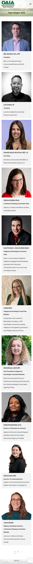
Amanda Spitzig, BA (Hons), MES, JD (16, 152)
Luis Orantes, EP (9, 104)
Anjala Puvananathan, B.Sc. (13, 425)
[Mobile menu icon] (30, 4)
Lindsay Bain (8, 308)
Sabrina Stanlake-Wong (11, 200)
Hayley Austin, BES (10, 475)
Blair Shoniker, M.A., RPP (12, 54)
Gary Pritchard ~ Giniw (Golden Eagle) (16, 248)
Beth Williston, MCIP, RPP (12, 368)
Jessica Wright (8, 522)
